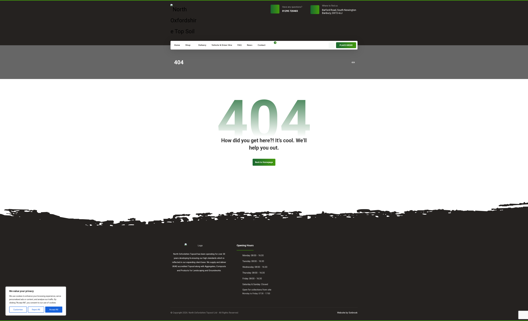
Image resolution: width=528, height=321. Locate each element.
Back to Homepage (264, 162)
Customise (18, 309)
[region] (36, 301)
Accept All (53, 309)
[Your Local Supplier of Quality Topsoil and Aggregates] (184, 20)
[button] (273, 45)
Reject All (36, 309)
